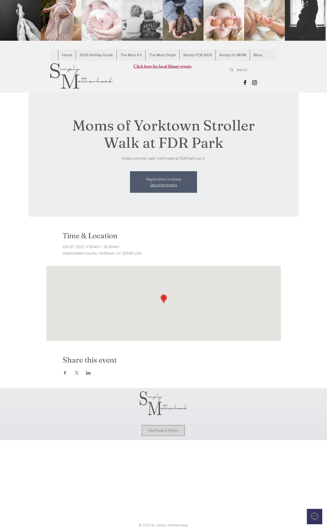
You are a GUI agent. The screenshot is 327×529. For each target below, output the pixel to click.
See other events (163, 184)
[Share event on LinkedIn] (88, 373)
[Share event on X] (76, 373)
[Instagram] (254, 82)
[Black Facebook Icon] (245, 82)
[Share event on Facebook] (65, 373)
